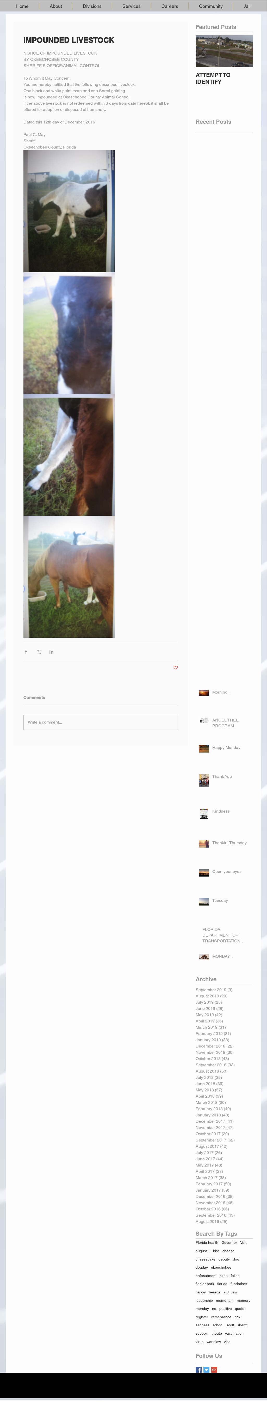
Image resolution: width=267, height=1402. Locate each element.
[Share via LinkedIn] (51, 651)
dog (236, 1259)
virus (199, 1342)
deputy (224, 1259)
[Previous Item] (204, 51)
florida (222, 1284)
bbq (216, 1251)
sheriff (242, 1325)
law (234, 1292)
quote (239, 1308)
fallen (235, 1276)
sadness (202, 1325)
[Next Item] (244, 51)
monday (202, 1308)
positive (225, 1308)
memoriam (225, 1300)
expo (224, 1276)
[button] (55, 6)
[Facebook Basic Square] (199, 1370)
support (202, 1333)
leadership (204, 1300)
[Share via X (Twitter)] (38, 651)
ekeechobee (221, 1267)
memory (243, 1300)
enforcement (206, 1276)
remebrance (221, 1317)
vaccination (234, 1333)
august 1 (203, 1251)
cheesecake (205, 1259)
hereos (214, 1292)
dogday (202, 1267)
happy (201, 1292)
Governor (229, 1242)
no (214, 1308)
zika (227, 1342)
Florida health (207, 1242)
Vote (243, 1242)
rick (237, 1317)
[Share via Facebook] (25, 651)
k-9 (226, 1292)
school (218, 1325)
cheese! (228, 1251)
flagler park (205, 1284)
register (202, 1317)
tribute (217, 1333)
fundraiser (239, 1284)
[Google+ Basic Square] (214, 1370)
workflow (214, 1342)
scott (230, 1325)
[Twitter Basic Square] (206, 1370)
